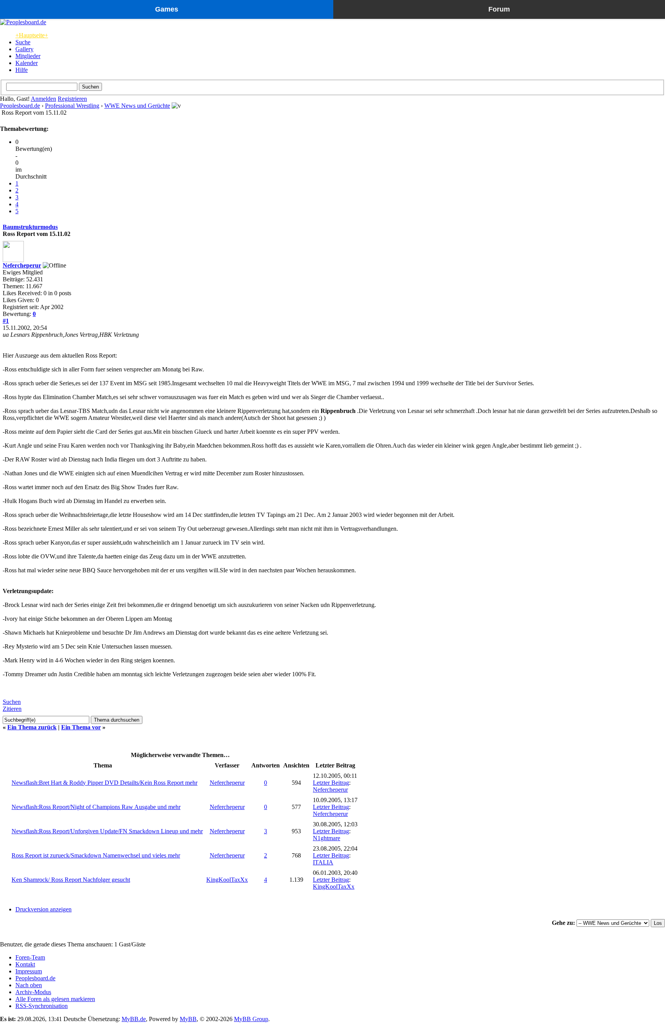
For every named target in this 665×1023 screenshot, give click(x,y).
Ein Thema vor (81, 727)
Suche (22, 42)
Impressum (28, 971)
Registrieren (72, 98)
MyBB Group (251, 1019)
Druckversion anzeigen (43, 909)
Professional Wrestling (72, 105)
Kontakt (25, 964)
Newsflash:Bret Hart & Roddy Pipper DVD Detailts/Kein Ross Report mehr (104, 782)
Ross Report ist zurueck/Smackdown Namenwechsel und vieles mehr (96, 855)
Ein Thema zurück (32, 727)
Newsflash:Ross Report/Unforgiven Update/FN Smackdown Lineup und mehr (107, 831)
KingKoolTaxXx (227, 879)
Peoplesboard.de (20, 105)
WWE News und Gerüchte (137, 105)
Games (166, 9)
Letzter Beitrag (331, 782)
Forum (499, 9)
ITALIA (323, 862)
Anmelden (43, 98)
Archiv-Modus (33, 992)
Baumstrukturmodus (30, 227)
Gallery (24, 49)
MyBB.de (134, 1019)
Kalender (26, 63)
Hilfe (21, 70)
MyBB (188, 1019)
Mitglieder (27, 56)
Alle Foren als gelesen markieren (55, 999)
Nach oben (28, 985)
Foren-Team (30, 957)
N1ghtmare (326, 838)
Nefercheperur (22, 265)
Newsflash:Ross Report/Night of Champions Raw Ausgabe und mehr (96, 807)
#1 (6, 321)
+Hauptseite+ (31, 35)
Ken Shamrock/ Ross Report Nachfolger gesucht (71, 879)
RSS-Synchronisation (41, 1006)
